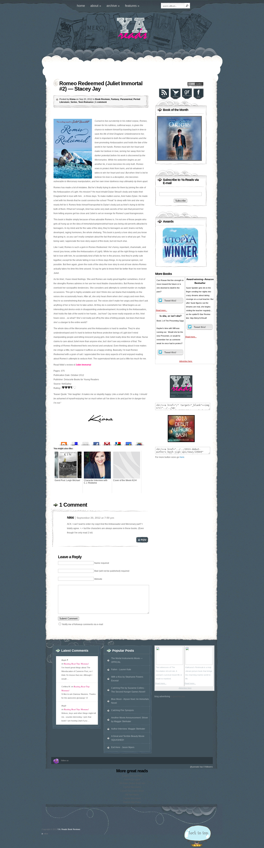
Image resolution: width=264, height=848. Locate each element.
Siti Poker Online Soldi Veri (132, 783)
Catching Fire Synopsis (122, 710)
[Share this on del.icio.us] (74, 442)
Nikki (70, 517)
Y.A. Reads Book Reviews (68, 829)
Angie (63, 705)
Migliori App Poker (132, 802)
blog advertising (162, 696)
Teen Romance (86, 102)
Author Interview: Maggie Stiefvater (128, 729)
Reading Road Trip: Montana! (76, 663)
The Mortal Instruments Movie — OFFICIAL (127, 660)
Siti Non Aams (132, 794)
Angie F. (64, 660)
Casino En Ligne (132, 779)
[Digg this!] (85, 442)
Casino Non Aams (132, 787)
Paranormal (126, 99)
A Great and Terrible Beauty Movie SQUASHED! (127, 738)
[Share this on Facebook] (96, 442)
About (95, 6)
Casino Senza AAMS (132, 775)
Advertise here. (186, 361)
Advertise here (185, 688)
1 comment (101, 102)
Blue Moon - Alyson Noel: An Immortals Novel (130, 701)
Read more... (161, 310)
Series (74, 102)
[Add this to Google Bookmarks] (117, 442)
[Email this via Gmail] (107, 442)
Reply (143, 540)
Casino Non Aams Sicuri (132, 791)
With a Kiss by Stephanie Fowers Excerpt (127, 679)
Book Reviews (102, 99)
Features (132, 6)
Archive (113, 6)
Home (81, 6)
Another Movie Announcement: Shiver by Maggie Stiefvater (129, 719)
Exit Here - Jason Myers (122, 747)
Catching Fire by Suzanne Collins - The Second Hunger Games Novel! (128, 690)
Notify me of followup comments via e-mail (82, 624)
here (182, 457)
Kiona (73, 99)
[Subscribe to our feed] (164, 99)
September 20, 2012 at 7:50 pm (95, 517)
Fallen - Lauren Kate (121, 669)
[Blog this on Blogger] (64, 442)
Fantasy (115, 99)
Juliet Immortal (83, 365)
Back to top (197, 836)
